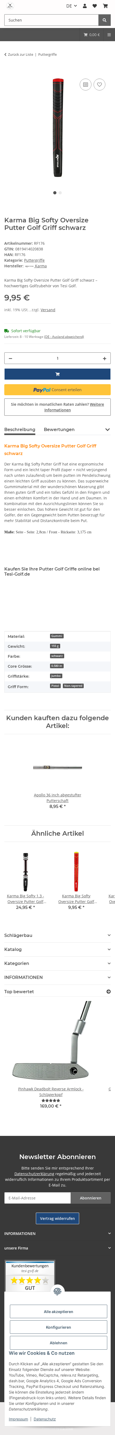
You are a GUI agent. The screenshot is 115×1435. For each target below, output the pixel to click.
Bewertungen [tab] (59, 429)
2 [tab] (60, 192)
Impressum (18, 1419)
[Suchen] (104, 20)
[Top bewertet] (108, 991)
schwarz (57, 656)
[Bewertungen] (50, 1100)
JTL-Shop (66, 1428)
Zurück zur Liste (20, 54)
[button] (85, 6)
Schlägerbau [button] (18, 935)
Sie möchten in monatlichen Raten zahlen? (57, 407)
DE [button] (69, 6)
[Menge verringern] (10, 358)
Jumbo (56, 676)
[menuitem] (91, 34)
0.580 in (56, 666)
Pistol (55, 686)
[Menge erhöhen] (104, 358)
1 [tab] (54, 192)
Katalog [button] (13, 949)
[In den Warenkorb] (8, 71)
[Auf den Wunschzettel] (99, 84)
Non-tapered (73, 686)
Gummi (56, 636)
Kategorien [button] (16, 963)
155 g (55, 646)
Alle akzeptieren (58, 1311)
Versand (48, 309)
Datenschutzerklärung (34, 1173)
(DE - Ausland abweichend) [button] (64, 336)
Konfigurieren (58, 1327)
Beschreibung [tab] (19, 429)
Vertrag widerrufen (57, 1218)
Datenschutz (45, 1419)
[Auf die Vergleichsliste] (85, 84)
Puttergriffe (34, 260)
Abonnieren (90, 1197)
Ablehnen (58, 1342)
